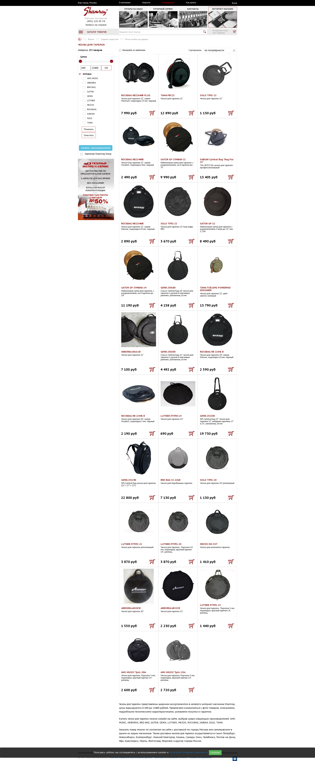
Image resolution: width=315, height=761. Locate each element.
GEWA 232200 (207, 416)
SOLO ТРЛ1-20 (208, 480)
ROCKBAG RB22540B (132, 223)
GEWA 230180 (168, 287)
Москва (93, 3)
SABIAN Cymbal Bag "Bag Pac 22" (217, 160)
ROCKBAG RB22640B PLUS (135, 95)
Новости (146, 2)
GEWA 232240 (128, 480)
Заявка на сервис (96, 24)
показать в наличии (133, 50)
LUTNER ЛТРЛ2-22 (131, 544)
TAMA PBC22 (168, 95)
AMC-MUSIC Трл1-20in (133, 672)
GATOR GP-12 (207, 223)
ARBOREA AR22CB (170, 608)
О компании (124, 2)
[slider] (80, 61)
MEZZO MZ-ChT (209, 544)
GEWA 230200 (168, 351)
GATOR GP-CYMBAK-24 (133, 287)
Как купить (191, 2)
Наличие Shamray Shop (98, 153)
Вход (234, 3)
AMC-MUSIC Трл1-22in (173, 672)
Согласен (215, 752)
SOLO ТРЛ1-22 (208, 95)
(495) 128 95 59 (96, 21)
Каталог (79, 39)
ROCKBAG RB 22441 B (133, 416)
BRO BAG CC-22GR (170, 480)
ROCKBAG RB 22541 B (212, 351)
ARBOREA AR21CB (131, 351)
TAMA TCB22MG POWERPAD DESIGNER (215, 289)
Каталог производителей (95, 147)
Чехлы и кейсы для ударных (136, 39)
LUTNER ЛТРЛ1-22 (210, 605)
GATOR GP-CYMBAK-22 (173, 159)
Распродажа (168, 2)
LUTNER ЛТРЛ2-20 (171, 544)
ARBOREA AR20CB (131, 608)
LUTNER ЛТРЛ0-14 (171, 416)
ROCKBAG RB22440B (132, 159)
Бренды (87, 74)
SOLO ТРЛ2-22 (169, 223)
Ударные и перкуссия (109, 39)
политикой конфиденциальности (188, 752)
